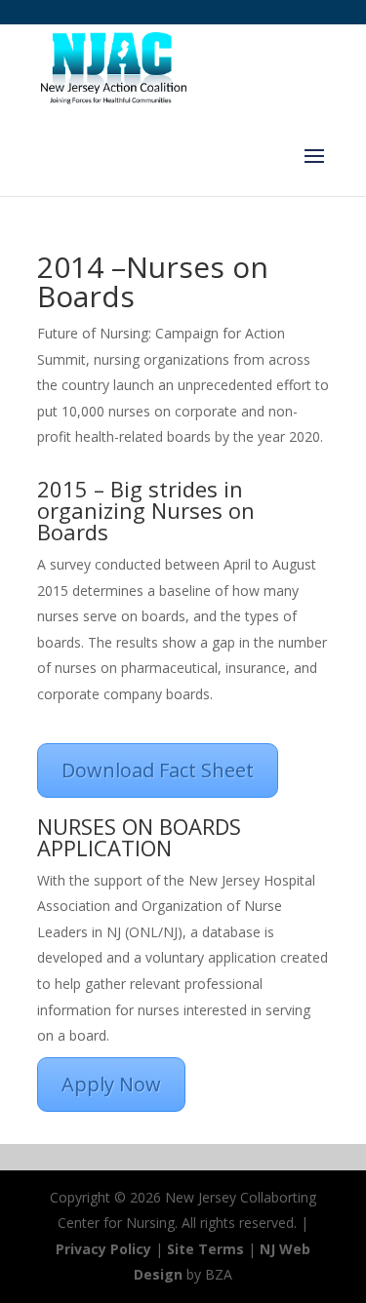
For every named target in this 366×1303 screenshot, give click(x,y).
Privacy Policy (103, 1249)
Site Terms (205, 1249)
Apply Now (111, 1084)
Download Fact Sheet (157, 770)
